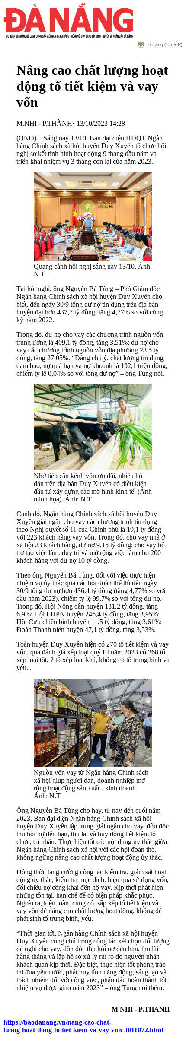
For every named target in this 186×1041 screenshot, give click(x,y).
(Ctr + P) (165, 44)
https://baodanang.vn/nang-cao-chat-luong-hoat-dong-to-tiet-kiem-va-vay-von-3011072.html (83, 1026)
